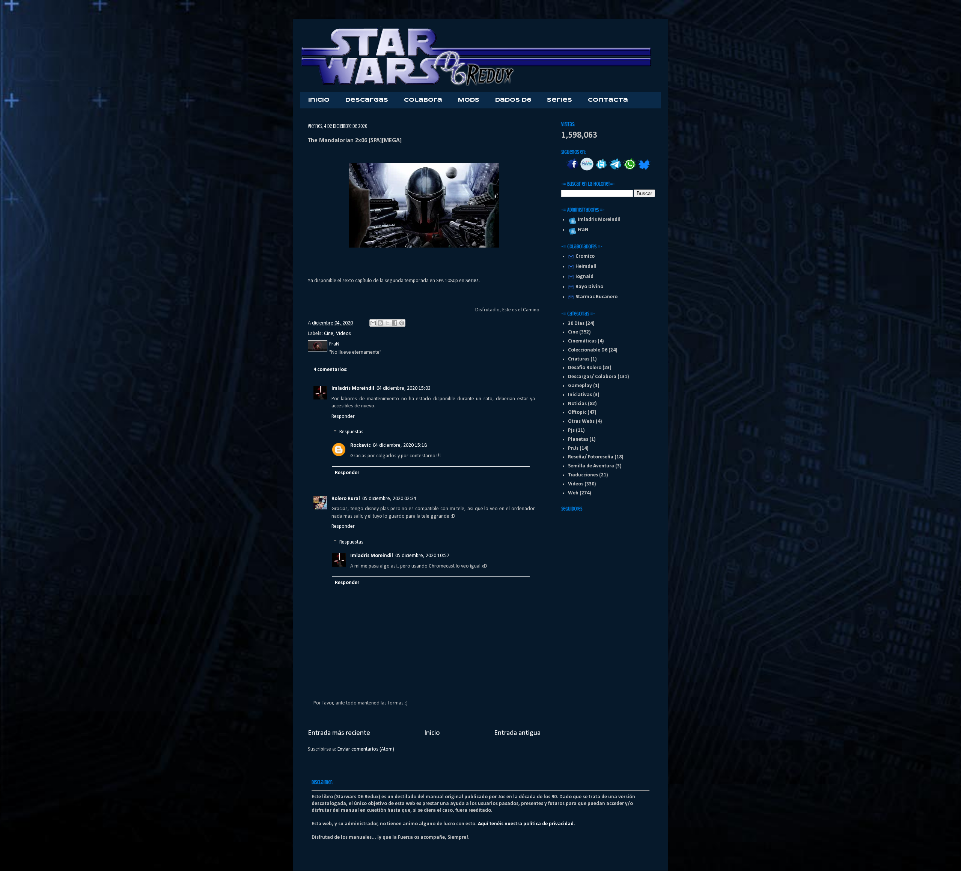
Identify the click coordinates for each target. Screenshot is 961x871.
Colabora (423, 100)
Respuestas (351, 432)
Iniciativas (580, 395)
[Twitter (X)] (601, 169)
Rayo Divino (589, 287)
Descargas (366, 100)
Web (573, 493)
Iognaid (584, 276)
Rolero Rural (345, 499)
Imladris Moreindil (352, 388)
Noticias (577, 404)
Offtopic (577, 412)
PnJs (573, 448)
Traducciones (583, 475)
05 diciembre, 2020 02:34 (389, 499)
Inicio (319, 100)
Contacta (608, 100)
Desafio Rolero (584, 368)
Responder (343, 416)
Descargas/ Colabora (592, 377)
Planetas (578, 439)
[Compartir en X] (387, 323)
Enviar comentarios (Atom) (365, 749)
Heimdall (585, 266)
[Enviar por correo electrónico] (373, 323)
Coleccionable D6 (587, 350)
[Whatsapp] (629, 169)
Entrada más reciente (339, 733)
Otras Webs (581, 421)
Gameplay (580, 386)
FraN (581, 230)
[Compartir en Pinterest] (401, 323)
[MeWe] (586, 169)
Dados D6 (513, 100)
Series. (472, 281)
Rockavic (360, 445)
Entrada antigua (517, 733)
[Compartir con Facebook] (394, 323)
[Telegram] (615, 169)
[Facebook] (572, 169)
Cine (328, 333)
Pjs (571, 430)
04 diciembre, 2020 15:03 (404, 388)
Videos (343, 333)
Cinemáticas (582, 341)
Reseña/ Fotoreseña (590, 457)
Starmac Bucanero (596, 297)
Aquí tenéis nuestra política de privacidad (526, 824)
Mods (468, 100)
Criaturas (578, 359)
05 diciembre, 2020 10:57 (422, 556)
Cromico (585, 256)
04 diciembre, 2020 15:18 (400, 445)
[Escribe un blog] (380, 323)
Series (559, 100)
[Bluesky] (644, 169)
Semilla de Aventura (591, 466)
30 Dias (576, 323)
